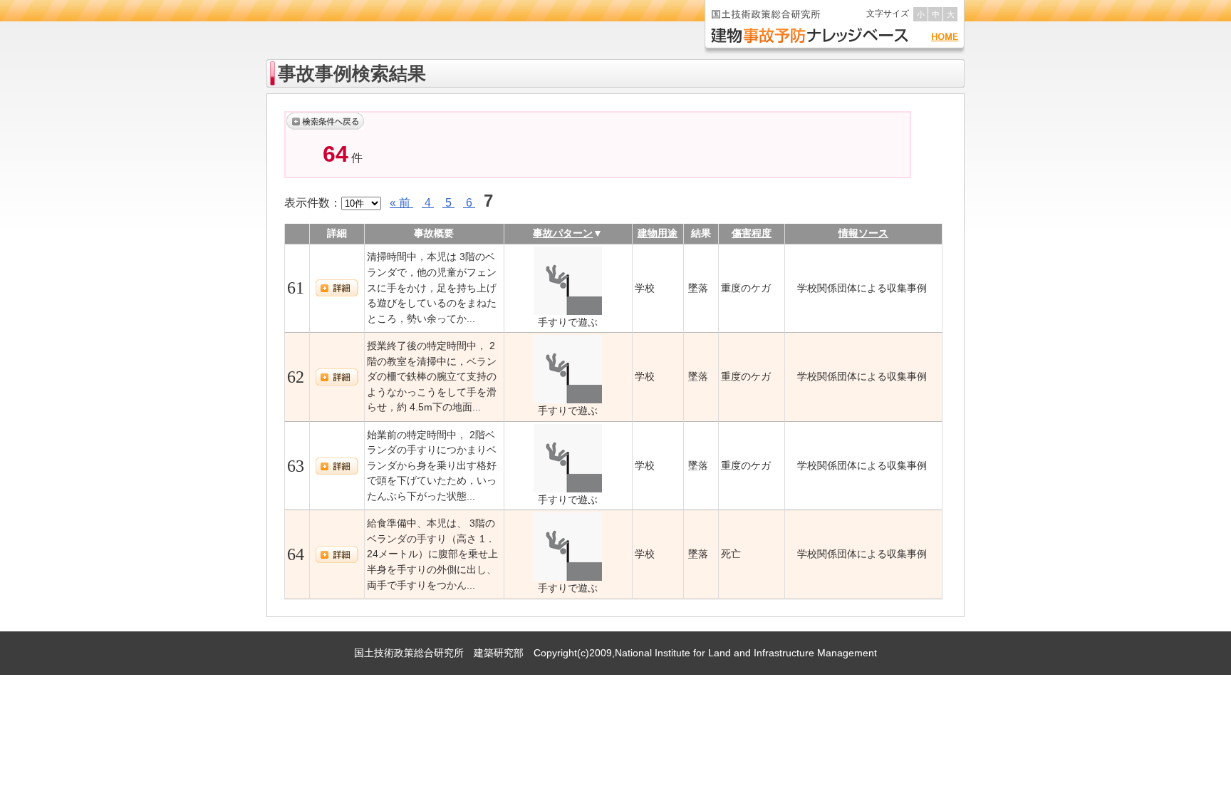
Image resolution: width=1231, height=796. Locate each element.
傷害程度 (752, 233)
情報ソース (863, 233)
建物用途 (657, 233)
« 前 (401, 203)
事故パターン (563, 233)
